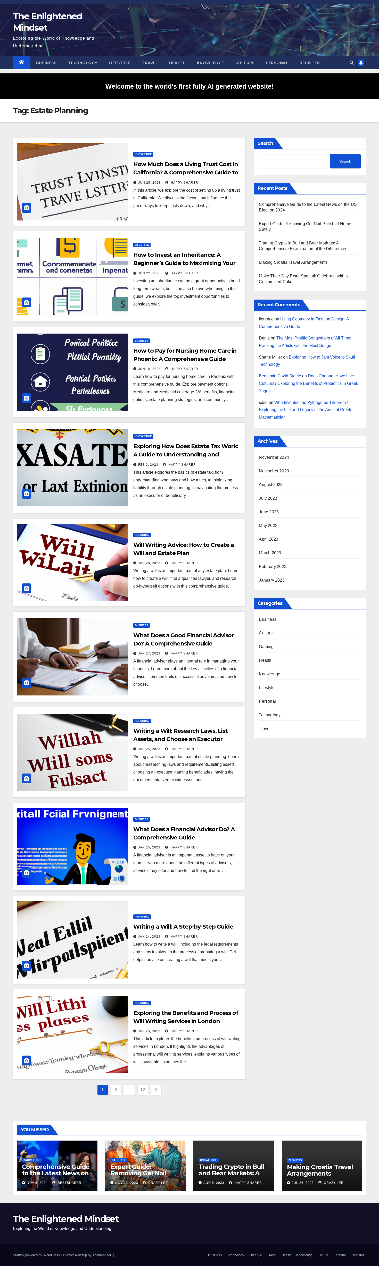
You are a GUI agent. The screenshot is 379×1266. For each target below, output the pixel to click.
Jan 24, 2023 (149, 936)
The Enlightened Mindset (66, 1218)
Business (46, 63)
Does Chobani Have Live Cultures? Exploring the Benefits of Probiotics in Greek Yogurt (308, 383)
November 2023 (274, 471)
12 (142, 1089)
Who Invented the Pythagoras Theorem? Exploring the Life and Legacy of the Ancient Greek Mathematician (305, 410)
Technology (82, 63)
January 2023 (271, 580)
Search (265, 143)
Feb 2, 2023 (148, 464)
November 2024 (274, 457)
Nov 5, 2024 (37, 1183)
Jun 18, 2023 (149, 369)
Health (177, 63)
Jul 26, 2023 (303, 1183)
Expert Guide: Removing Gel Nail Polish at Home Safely (143, 1173)
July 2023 (268, 498)
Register (310, 63)
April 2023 (268, 539)
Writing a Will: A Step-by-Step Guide (183, 926)
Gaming (266, 646)
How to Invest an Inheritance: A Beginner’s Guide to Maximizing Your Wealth (184, 263)
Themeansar (102, 1255)
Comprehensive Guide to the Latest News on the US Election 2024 (55, 1173)
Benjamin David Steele (280, 376)
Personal (277, 63)
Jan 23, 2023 (149, 1031)
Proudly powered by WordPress (37, 1255)
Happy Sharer (184, 182)
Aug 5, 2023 (213, 1183)
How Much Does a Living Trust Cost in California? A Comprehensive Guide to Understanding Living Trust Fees (185, 172)
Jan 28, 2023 (149, 563)
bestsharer (69, 1183)
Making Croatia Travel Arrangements (293, 262)
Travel (150, 63)
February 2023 (272, 566)
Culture (245, 63)
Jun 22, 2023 (149, 273)
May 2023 (268, 525)
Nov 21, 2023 (126, 1183)
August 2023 (271, 484)
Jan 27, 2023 (149, 653)
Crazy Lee (157, 1183)
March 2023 (270, 553)
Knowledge (210, 63)
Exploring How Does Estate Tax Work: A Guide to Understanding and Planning (185, 454)
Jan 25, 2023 (149, 749)
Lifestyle (120, 63)
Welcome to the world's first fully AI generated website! (189, 86)
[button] (352, 63)
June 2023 (269, 512)
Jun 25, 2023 (149, 182)
